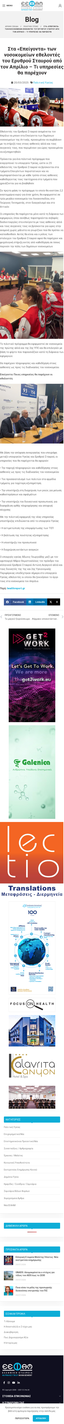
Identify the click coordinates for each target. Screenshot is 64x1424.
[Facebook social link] (4, 1382)
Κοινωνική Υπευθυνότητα (17, 1162)
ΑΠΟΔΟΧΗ (41, 1418)
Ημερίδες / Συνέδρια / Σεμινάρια (20, 1184)
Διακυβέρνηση (11, 1332)
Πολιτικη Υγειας (31, 26)
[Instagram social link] (9, 1382)
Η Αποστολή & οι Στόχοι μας (18, 1326)
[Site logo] (32, 5)
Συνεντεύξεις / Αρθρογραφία (18, 1148)
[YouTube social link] (13, 1382)
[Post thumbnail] (8, 1261)
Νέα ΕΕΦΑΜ (10, 1205)
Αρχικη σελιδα (12, 26)
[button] (15, 601)
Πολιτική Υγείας (43, 82)
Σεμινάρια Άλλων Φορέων (17, 1191)
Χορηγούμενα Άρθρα (14, 1198)
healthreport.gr (16, 588)
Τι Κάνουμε (9, 1321)
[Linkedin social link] (19, 1382)
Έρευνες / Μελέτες (13, 1155)
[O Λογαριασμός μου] (60, 5)
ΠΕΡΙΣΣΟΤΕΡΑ (22, 1418)
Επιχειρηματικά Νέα (14, 1134)
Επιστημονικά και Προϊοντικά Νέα (21, 1141)
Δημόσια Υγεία (11, 1177)
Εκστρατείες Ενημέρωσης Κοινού (20, 1169)
